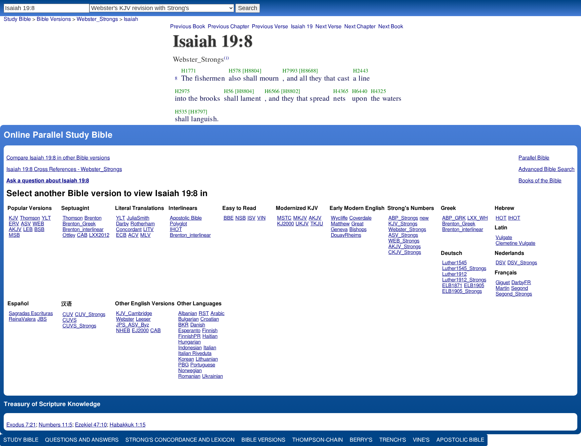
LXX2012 (99, 235)
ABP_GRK (454, 218)
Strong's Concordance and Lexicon (180, 440)
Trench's (392, 440)
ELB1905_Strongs (462, 291)
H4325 (378, 91)
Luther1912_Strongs (464, 279)
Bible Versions (54, 19)
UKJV (302, 223)
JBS (42, 319)
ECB (121, 235)
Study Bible (17, 19)
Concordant (129, 229)
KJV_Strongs (402, 223)
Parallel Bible (533, 158)
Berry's (361, 440)
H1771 (188, 70)
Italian (209, 347)
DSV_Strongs (522, 262)
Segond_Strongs (514, 294)
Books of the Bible (539, 180)
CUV (68, 314)
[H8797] (197, 111)
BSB (39, 229)
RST (204, 313)
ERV (14, 223)
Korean (186, 359)
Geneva (339, 229)
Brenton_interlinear (83, 229)
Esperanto (189, 330)
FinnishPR (189, 336)
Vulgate (504, 237)
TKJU (316, 223)
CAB (82, 235)
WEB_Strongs (403, 240)
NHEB (123, 330)
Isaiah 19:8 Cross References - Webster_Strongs (64, 169)
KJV (13, 218)
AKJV (15, 229)
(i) (226, 57)
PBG (183, 364)
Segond (519, 288)
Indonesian (190, 347)
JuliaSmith (138, 218)
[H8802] (290, 91)
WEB (38, 223)
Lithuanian (207, 359)
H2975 (182, 91)
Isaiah (131, 19)
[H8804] (252, 70)
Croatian (209, 319)
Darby (122, 223)
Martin (502, 288)
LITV (148, 229)
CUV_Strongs (90, 314)
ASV (26, 223)
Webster (125, 319)
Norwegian (190, 370)
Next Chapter (360, 26)
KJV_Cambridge (134, 313)
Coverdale (360, 218)
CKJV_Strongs (404, 252)
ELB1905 (474, 285)
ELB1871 (452, 285)
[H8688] (308, 70)
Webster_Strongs (407, 229)
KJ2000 (285, 223)
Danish (197, 324)
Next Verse (328, 26)
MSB (14, 235)
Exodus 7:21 (21, 425)
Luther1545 (454, 262)
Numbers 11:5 (55, 425)
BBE (229, 218)
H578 (235, 70)
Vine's (421, 440)
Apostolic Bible (460, 440)
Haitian (210, 336)
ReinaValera (22, 319)
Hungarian (189, 342)
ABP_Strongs (403, 218)
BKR (183, 324)
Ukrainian (212, 376)
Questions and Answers (82, 440)
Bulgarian (188, 319)
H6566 (272, 91)
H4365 (340, 91)
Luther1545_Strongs (464, 268)
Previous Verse (270, 26)
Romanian (189, 376)
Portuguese (202, 364)
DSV (501, 262)
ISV (251, 218)
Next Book (390, 26)
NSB (240, 218)
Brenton (93, 218)
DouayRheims (346, 235)
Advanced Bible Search (546, 169)
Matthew (340, 223)
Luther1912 (454, 274)
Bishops (357, 229)
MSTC (284, 218)
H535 (181, 111)
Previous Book (187, 26)
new (424, 218)
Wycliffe (339, 218)
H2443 (360, 70)
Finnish (210, 330)
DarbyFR (521, 282)
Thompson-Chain (317, 440)
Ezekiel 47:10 (91, 425)
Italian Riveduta (194, 353)
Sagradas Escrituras (31, 313)
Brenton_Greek (79, 223)
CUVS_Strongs (79, 325)
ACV (133, 235)
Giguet (503, 282)
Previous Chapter (228, 26)
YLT (46, 218)
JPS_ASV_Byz (132, 324)
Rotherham (142, 223)
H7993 (290, 70)
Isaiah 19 (302, 26)
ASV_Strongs (403, 235)
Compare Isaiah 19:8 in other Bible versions (58, 158)
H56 (228, 91)
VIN (261, 218)
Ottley (69, 235)
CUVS (70, 320)
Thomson (30, 218)
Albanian (187, 313)
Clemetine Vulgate (515, 243)
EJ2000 (140, 330)
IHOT (176, 229)
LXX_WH (477, 218)
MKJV (300, 218)
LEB (28, 229)
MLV (145, 235)
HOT (501, 218)
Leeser (143, 319)
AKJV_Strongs (404, 246)
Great (357, 223)
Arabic (217, 313)
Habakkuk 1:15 (128, 425)
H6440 (359, 91)
